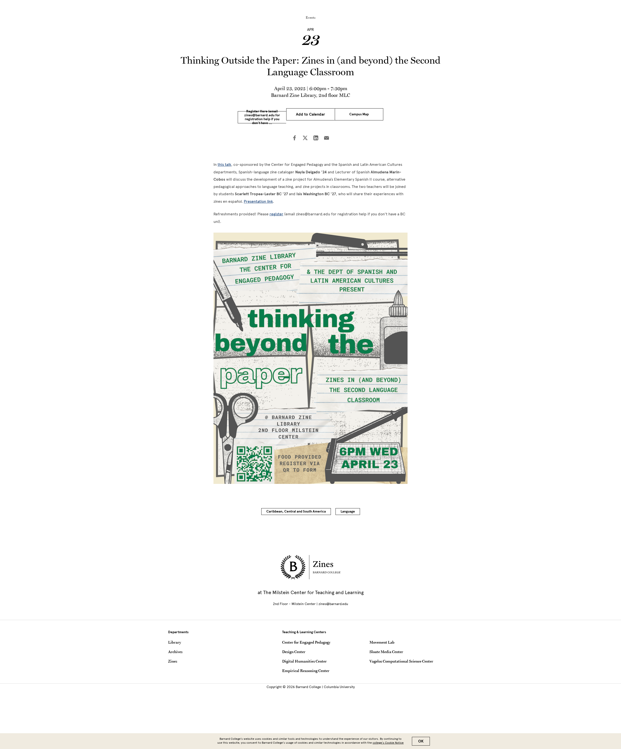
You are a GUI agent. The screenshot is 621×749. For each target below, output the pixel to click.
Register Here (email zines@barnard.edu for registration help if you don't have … (262, 117)
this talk (224, 164)
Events (311, 17)
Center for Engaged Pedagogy (306, 642)
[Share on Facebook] (294, 138)
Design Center (293, 651)
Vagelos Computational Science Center (401, 661)
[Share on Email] (326, 138)
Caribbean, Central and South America (296, 511)
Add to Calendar (310, 114)
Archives (175, 651)
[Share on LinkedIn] (316, 138)
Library (174, 642)
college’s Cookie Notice (388, 742)
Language (348, 511)
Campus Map (359, 114)
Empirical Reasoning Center (305, 670)
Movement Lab (381, 642)
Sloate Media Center (386, 651)
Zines (172, 661)
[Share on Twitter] (305, 138)
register (276, 214)
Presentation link (258, 201)
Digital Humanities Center (304, 661)
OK (421, 741)
